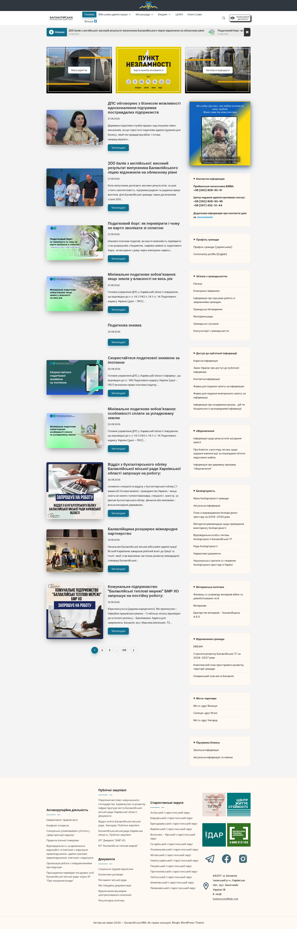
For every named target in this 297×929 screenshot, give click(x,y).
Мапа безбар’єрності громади (211, 498)
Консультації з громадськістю (211, 331)
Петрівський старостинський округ (171, 866)
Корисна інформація (205, 360)
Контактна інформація (206, 379)
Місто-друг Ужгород (205, 720)
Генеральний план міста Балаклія (213, 676)
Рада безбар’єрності (205, 546)
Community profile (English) (210, 254)
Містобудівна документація (114, 885)
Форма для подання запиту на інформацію (218, 386)
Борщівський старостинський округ (171, 818)
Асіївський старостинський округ (170, 812)
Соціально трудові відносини (115, 869)
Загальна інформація (206, 750)
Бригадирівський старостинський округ (174, 823)
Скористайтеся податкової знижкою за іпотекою (143, 360)
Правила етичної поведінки (62, 840)
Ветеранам (199, 605)
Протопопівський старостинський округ (174, 871)
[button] (133, 650)
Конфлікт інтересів (57, 825)
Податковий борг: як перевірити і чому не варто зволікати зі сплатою (202, 30)
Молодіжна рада (203, 316)
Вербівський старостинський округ (171, 829)
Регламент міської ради (112, 880)
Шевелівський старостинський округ (172, 882)
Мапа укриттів (79, 70)
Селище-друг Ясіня (205, 713)
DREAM (198, 646)
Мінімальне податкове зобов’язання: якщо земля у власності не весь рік (142, 276)
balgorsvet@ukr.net (225, 898)
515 (124, 650)
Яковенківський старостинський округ (173, 888)
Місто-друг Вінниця (205, 706)
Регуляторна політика (111, 900)
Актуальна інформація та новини (213, 757)
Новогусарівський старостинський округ (174, 860)
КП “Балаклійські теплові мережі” (118, 845)
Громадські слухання (206, 323)
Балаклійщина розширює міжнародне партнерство (143, 531)
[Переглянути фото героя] (219, 140)
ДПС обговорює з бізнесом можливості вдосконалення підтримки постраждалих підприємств (144, 108)
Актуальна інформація (206, 505)
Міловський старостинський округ (170, 855)
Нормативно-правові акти (62, 820)
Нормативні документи (207, 553)
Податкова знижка (124, 325)
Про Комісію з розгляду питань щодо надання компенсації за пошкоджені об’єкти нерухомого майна (219, 453)
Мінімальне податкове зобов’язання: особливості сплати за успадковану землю (142, 413)
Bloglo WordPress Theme (188, 922)
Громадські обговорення (207, 309)
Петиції (197, 283)
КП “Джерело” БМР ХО (111, 840)
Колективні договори (110, 874)
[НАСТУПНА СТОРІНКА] (133, 650)
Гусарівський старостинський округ (171, 844)
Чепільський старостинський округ (171, 877)
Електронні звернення (206, 291)
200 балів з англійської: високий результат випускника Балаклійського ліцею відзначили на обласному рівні (78, 30)
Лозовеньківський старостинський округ (174, 849)
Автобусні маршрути (218, 70)
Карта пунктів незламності (149, 70)
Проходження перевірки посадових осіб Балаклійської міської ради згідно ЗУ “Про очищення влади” (70, 876)
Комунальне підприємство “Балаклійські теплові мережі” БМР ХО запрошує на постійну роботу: (143, 591)
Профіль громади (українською (212, 247)
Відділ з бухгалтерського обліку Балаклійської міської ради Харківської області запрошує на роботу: (144, 469)
